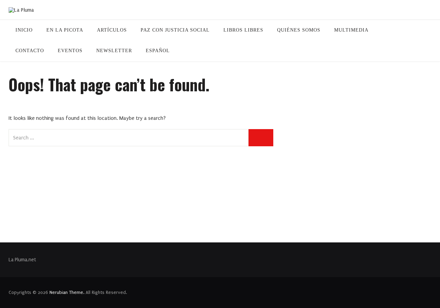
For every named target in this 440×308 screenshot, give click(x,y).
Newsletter (114, 50)
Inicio (24, 30)
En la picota (64, 30)
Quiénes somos (298, 30)
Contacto (29, 50)
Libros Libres (243, 30)
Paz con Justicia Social (175, 30)
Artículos (112, 30)
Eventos (70, 50)
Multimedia (351, 30)
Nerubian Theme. (67, 292)
